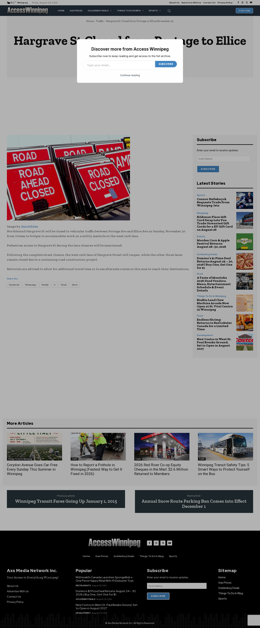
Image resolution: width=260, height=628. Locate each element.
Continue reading (130, 75)
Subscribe (166, 63)
